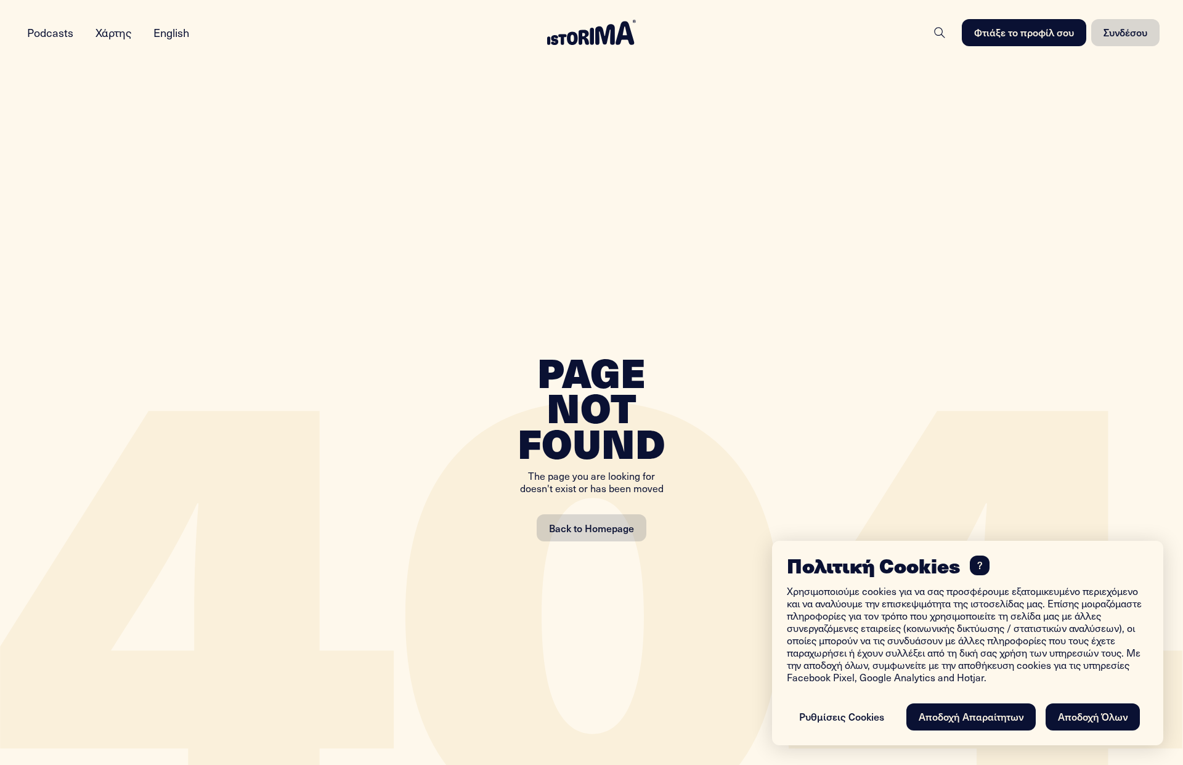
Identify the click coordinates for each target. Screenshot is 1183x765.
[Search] (939, 32)
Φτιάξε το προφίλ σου (1024, 32)
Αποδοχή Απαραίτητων (971, 716)
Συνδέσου (1125, 32)
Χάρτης (113, 32)
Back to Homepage (591, 528)
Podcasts (50, 32)
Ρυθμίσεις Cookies (841, 716)
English (171, 32)
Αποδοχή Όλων (1093, 716)
